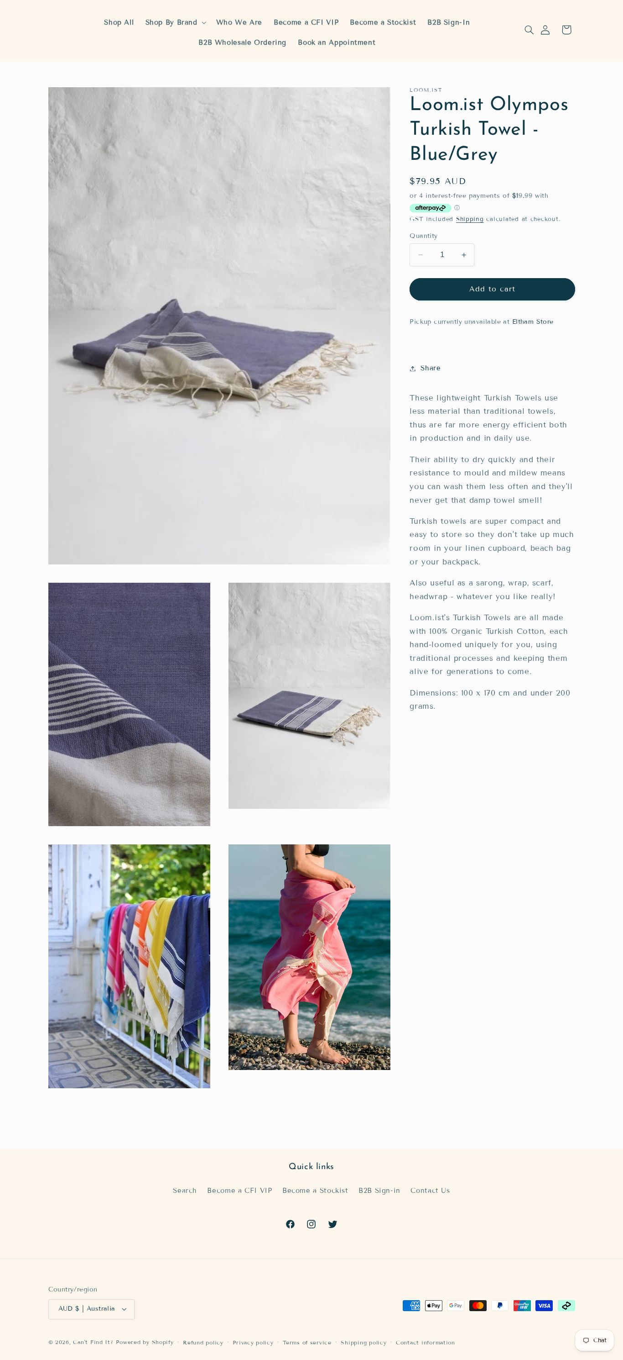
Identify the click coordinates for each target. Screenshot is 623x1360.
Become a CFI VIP (239, 1190)
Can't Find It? (93, 1342)
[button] (529, 29)
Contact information (425, 1342)
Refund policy (203, 1342)
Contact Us (430, 1190)
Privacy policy (253, 1342)
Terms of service (307, 1342)
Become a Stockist (315, 1190)
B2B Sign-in (379, 1190)
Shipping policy (363, 1342)
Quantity (423, 236)
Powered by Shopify (144, 1342)
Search (185, 1190)
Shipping (470, 219)
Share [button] (431, 368)
